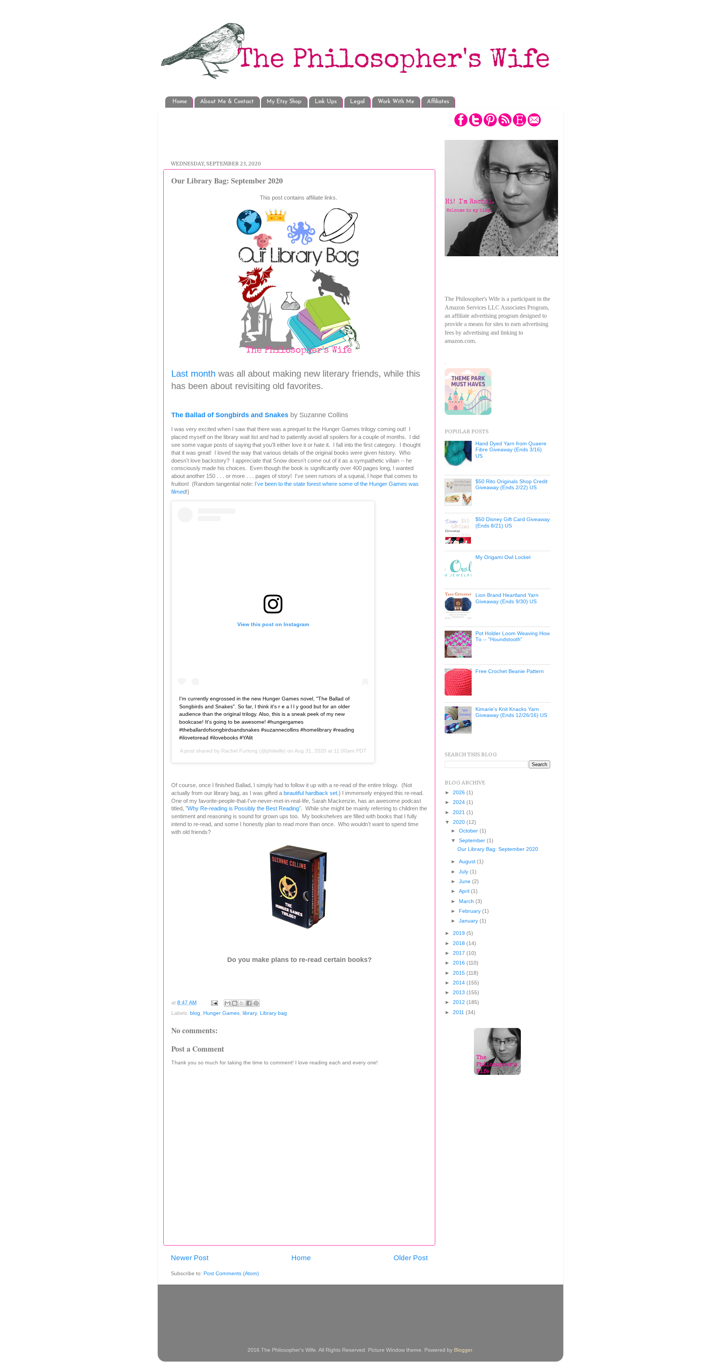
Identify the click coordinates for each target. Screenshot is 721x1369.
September (473, 840)
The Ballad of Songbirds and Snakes (229, 415)
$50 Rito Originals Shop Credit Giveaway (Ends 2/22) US (511, 484)
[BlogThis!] (234, 1003)
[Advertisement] (307, 130)
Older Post (411, 1258)
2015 (459, 973)
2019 (459, 933)
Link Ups (326, 102)
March (467, 901)
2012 (459, 1002)
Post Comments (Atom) (231, 1273)
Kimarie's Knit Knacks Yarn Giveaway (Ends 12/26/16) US (511, 712)
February (470, 911)
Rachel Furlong (239, 751)
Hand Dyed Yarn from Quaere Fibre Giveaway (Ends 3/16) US (510, 449)
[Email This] (227, 1003)
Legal (357, 102)
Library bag (273, 1013)
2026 (459, 792)
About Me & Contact (227, 102)
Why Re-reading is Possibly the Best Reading (243, 808)
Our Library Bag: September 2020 (497, 849)
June (465, 881)
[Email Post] (213, 1002)
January (469, 921)
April (465, 891)
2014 (459, 983)
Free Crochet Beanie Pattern (509, 671)
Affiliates (438, 102)
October (469, 831)
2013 (459, 992)
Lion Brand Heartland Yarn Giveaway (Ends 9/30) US (506, 598)
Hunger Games (221, 1013)
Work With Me (396, 102)
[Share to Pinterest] (256, 1003)
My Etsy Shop (284, 102)
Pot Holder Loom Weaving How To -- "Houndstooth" (512, 636)
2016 (459, 963)
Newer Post (189, 1258)
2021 (459, 812)
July (464, 872)
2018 (459, 943)
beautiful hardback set (310, 793)
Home (179, 102)
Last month (193, 373)
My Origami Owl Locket (503, 557)
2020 (459, 822)
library (250, 1013)
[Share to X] (242, 1003)
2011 (459, 1012)
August (468, 861)
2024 (459, 802)
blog (195, 1013)
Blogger (463, 1350)
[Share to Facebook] (249, 1003)
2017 (459, 953)
